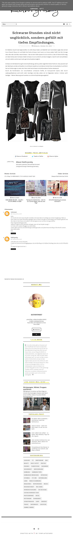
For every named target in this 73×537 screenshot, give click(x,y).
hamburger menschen (31, 475)
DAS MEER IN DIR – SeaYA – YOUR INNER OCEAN (15, 200)
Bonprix (41, 146)
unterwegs (34, 504)
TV (32, 460)
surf (37, 501)
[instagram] (67, 24)
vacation (43, 504)
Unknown (14, 212)
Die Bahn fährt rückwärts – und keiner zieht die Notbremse (40, 420)
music (46, 483)
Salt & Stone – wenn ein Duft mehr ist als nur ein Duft (39, 427)
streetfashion (29, 501)
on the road (42, 489)
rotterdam (27, 498)
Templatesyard (46, 533)
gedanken (45, 466)
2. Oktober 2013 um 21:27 (17, 214)
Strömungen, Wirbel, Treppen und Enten (34, 388)
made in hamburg (35, 481)
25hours (27, 460)
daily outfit (35, 463)
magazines (27, 483)
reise (37, 495)
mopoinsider (37, 483)
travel (26, 504)
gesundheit (28, 469)
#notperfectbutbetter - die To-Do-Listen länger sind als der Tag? (36, 201)
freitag (43, 463)
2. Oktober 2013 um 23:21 (17, 239)
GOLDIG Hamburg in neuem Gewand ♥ (57, 200)
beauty (26, 463)
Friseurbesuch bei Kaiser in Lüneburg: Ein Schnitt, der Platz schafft (40, 448)
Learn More (34, 8)
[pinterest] (34, 529)
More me (37, 329)
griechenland (38, 469)
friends (26, 466)
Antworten (13, 233)
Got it (42, 8)
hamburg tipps (37, 472)
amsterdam (39, 460)
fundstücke (35, 466)
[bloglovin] (64, 24)
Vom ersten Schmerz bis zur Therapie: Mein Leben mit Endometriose (41, 441)
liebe (25, 481)
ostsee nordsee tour (31, 492)
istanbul (27, 478)
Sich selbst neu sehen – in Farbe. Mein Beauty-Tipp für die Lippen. (40, 434)
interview (44, 475)
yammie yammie (29, 507)
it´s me (34, 478)
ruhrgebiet (37, 498)
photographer (29, 495)
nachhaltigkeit (29, 486)
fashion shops (25, 46)
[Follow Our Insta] (36, 334)
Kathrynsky (14, 237)
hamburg (27, 472)
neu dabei (39, 486)
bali (46, 460)
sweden (43, 501)
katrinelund (43, 478)
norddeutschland (30, 489)
